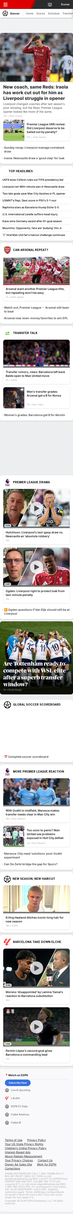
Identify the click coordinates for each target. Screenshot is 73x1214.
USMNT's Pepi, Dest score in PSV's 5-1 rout (29, 200)
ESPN (22, 4)
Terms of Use (13, 1140)
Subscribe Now (18, 1082)
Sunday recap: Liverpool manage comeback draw (34, 149)
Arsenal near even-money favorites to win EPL (36, 318)
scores (65, 4)
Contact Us (45, 1160)
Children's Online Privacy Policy (25, 1148)
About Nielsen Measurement (23, 1156)
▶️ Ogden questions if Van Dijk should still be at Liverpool (37, 611)
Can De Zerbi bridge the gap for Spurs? (31, 864)
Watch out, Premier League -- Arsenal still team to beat (36, 309)
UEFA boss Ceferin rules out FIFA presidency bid (32, 179)
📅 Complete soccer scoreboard (26, 756)
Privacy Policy (36, 1140)
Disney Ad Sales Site (18, 1164)
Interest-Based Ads (17, 1152)
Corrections (12, 1168)
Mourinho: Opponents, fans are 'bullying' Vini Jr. (32, 228)
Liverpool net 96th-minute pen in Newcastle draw (33, 186)
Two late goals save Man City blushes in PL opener (33, 193)
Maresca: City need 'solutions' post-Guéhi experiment (33, 855)
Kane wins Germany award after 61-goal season (32, 221)
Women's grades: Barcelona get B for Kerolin (34, 415)
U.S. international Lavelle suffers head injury (30, 214)
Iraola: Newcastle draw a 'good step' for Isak (34, 158)
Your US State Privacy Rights (24, 1144)
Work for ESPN (46, 1164)
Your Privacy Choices (19, 1160)
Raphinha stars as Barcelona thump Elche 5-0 (30, 207)
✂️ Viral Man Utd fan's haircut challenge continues (33, 235)
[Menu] (5, 4)
